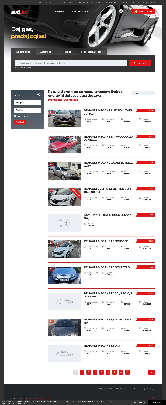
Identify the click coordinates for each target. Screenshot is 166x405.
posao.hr (29, 398)
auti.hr (48, 398)
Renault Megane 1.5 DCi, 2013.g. (107, 267)
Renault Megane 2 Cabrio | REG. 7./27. (108, 164)
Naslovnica (61, 11)
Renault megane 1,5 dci (102, 345)
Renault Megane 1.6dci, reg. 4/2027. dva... (108, 295)
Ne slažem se (139, 402)
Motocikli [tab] (66, 52)
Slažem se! (157, 402)
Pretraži (141, 63)
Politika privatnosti (123, 388)
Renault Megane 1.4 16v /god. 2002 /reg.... (108, 138)
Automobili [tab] (45, 52)
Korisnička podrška (85, 3)
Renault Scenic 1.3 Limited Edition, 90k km (108, 190)
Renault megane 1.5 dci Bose (106, 241)
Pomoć (98, 3)
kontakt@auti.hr (49, 3)
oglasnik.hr (39, 398)
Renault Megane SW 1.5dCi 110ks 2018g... (108, 112)
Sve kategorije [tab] (23, 52)
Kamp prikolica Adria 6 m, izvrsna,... (108, 216)
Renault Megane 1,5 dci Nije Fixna (107, 321)
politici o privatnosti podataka (14, 403)
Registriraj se (150, 3)
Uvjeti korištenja (110, 3)
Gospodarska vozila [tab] (91, 52)
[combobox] (27, 102)
